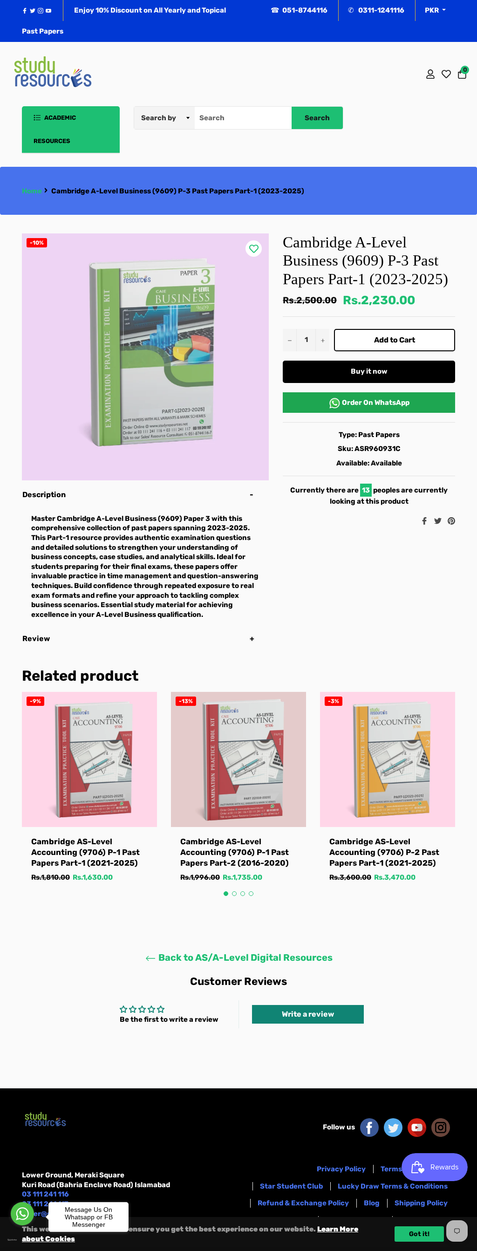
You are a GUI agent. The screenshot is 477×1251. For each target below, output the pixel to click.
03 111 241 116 (45, 1194)
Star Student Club (291, 1186)
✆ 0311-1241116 (376, 10)
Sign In (430, 74)
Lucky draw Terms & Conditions (393, 1186)
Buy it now (369, 371)
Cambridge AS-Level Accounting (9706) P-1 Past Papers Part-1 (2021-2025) (85, 852)
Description (44, 494)
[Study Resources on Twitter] (393, 1127)
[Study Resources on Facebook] (369, 1127)
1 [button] (226, 893)
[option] (89, 796)
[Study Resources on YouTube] (417, 1127)
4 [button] (251, 893)
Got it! (419, 1234)
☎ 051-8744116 (299, 10)
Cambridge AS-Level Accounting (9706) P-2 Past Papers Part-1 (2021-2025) (384, 852)
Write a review (308, 1014)
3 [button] (242, 893)
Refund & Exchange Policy (303, 1203)
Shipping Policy (421, 1203)
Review (36, 638)
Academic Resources (55, 129)
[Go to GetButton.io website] (22, 1239)
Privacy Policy (341, 1169)
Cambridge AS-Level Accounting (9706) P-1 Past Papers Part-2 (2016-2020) (234, 852)
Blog (372, 1203)
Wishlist (446, 74)
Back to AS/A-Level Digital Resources (245, 957)
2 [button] (234, 893)
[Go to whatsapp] (22, 1213)
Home (32, 191)
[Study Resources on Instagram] (440, 1127)
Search (317, 118)
